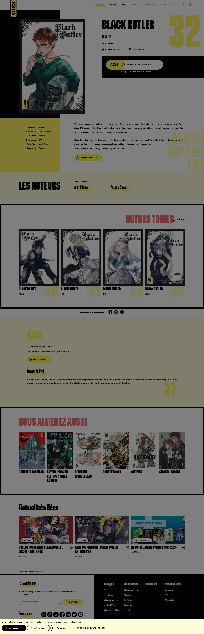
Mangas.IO (169, 600)
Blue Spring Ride (111, 610)
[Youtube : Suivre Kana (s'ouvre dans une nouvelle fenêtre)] (80, 615)
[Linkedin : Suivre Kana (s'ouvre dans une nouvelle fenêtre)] (68, 615)
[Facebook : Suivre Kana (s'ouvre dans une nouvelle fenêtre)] (62, 615)
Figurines (128, 605)
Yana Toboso (107, 43)
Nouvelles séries (131, 590)
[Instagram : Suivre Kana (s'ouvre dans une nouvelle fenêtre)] (43, 615)
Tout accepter (15, 628)
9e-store (169, 590)
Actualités (131, 584)
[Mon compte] (190, 5)
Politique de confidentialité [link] (91, 628)
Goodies (128, 595)
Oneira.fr (151, 584)
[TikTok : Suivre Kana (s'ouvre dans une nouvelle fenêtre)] (50, 615)
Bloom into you (111, 600)
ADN (167, 595)
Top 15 (127, 610)
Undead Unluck (110, 605)
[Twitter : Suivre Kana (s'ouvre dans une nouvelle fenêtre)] (74, 615)
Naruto (107, 590)
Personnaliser (63, 628)
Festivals (128, 600)
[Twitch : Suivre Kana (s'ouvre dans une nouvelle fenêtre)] (56, 615)
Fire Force (108, 595)
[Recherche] (183, 5)
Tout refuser (39, 628)
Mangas (109, 584)
